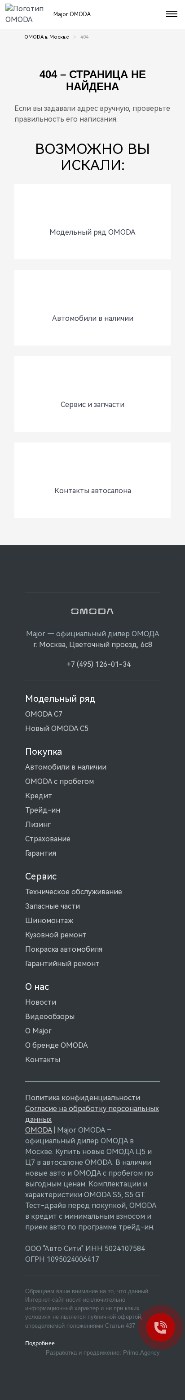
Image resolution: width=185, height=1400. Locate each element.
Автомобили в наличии (65, 767)
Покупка (43, 751)
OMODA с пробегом (59, 781)
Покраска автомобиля (63, 949)
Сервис (41, 876)
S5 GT (134, 1194)
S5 (117, 1194)
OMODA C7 (43, 714)
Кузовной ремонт (56, 935)
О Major (38, 1031)
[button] (171, 14)
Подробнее (40, 1343)
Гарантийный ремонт (62, 963)
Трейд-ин (42, 810)
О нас (37, 986)
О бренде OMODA (56, 1045)
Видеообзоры (50, 1016)
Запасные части (52, 906)
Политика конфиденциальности (82, 1098)
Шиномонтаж (49, 920)
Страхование (47, 839)
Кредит (38, 796)
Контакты (42, 1059)
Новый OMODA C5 (56, 728)
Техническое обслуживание (73, 892)
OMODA (38, 1130)
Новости (40, 1002)
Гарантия (40, 853)
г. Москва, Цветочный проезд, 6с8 (92, 644)
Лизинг (38, 824)
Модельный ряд (60, 698)
